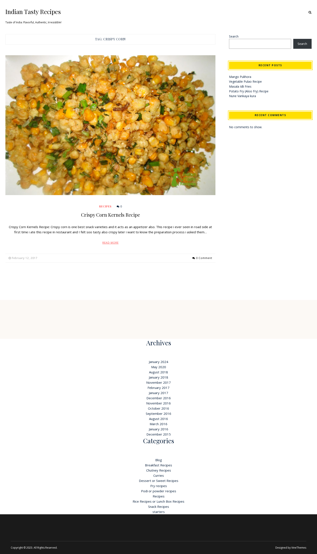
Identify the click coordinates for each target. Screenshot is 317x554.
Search (234, 36)
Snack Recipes (158, 506)
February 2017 (158, 387)
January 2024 (158, 362)
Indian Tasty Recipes (33, 12)
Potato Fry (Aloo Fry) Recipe (248, 91)
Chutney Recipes (158, 470)
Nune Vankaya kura (242, 96)
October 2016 (158, 408)
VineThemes (298, 547)
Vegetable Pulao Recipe (245, 81)
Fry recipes (158, 486)
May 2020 (158, 367)
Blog (158, 460)
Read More (110, 243)
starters (158, 512)
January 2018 (158, 377)
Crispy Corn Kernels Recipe (110, 215)
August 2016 (158, 419)
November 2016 (158, 403)
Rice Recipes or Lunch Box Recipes (158, 501)
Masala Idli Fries (240, 86)
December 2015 (158, 434)
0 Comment (204, 258)
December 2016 (158, 398)
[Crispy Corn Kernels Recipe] (110, 125)
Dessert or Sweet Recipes (158, 480)
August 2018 (158, 372)
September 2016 (158, 413)
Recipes (105, 206)
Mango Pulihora (240, 77)
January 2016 (158, 429)
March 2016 (158, 424)
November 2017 (158, 382)
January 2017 (158, 393)
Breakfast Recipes (158, 465)
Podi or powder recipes (158, 491)
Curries (158, 475)
